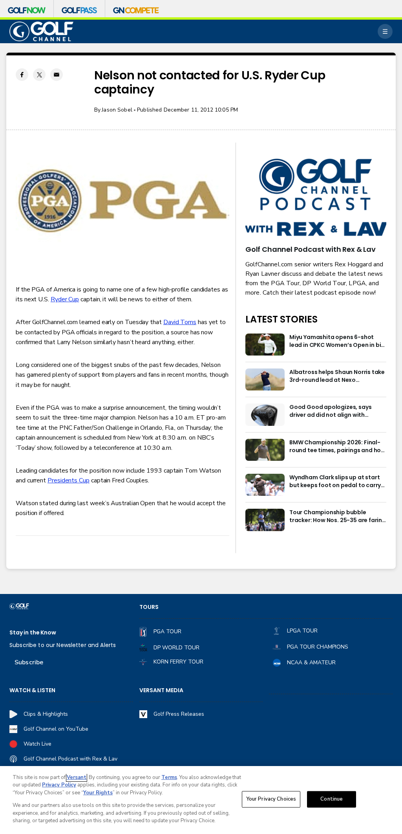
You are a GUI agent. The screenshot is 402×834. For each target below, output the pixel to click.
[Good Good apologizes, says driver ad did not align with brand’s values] (265, 414)
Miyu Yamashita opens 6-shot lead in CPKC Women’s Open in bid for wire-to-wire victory (337, 341)
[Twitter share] (39, 74)
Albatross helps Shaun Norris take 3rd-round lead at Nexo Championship (337, 376)
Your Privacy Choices (271, 799)
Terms (169, 777)
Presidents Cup (69, 480)
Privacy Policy (59, 784)
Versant (76, 777)
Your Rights (98, 792)
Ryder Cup (65, 299)
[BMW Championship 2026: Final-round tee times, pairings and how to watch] (265, 450)
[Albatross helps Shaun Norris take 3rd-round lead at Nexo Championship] (265, 379)
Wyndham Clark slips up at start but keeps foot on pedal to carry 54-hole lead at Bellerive (335, 481)
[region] (201, 800)
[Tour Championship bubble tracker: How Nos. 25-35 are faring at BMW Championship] (265, 520)
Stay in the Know (32, 632)
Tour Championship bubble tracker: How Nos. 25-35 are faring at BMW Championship (337, 516)
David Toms (179, 322)
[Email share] (56, 74)
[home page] (41, 32)
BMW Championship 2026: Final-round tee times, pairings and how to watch (337, 447)
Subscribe (29, 662)
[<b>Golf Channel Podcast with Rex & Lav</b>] (315, 198)
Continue (331, 799)
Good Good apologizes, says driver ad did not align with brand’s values (330, 411)
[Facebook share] (22, 74)
